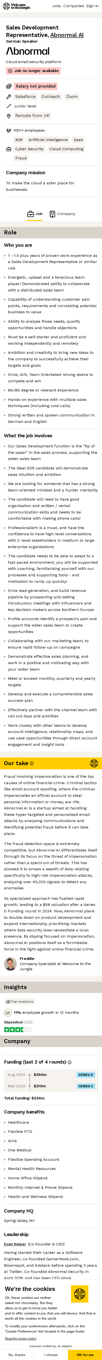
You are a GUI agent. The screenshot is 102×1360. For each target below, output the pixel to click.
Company (66, 213)
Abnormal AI (67, 35)
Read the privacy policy (20, 1338)
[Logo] (16, 6)
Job (39, 213)
